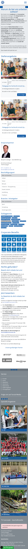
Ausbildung (5, 192)
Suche (4, 380)
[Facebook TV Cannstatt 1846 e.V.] (11, 369)
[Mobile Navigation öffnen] (25, 2)
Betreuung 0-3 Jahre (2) (6, 217)
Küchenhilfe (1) (16, 222)
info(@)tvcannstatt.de (9, 535)
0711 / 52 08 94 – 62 (6, 168)
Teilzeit (3, 181)
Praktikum (4, 195)
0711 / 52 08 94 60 (7, 534)
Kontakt (5, 378)
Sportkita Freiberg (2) (5, 219)
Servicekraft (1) (4, 226)
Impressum (5, 384)
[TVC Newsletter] (16, 369)
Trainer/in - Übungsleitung (8, 186)
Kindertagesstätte (6, 210)
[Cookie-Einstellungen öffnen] (1, 547)
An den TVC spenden (7, 547)
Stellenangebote (7, 387)
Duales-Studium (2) (18, 226)
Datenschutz (6, 386)
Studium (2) (3, 227)
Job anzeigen (21, 94)
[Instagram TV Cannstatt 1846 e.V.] (13, 369)
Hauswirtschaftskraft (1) (6, 222)
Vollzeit (4, 178)
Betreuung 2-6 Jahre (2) (6, 221)
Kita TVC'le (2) (23, 221)
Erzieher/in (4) (16, 216)
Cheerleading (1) (14, 224)
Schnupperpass (7, 389)
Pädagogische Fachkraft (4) (6, 216)
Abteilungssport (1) (5, 224)
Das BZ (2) (11, 226)
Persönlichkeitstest (14, 315)
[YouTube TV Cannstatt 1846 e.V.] (14, 369)
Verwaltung (5, 207)
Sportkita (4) (14, 217)
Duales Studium (6, 189)
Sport (3, 204)
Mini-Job (4, 184)
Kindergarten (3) (15, 221)
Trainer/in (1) (21, 224)
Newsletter (5, 382)
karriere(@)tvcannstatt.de (7, 169)
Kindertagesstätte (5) (15, 219)
